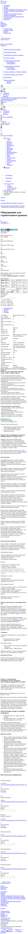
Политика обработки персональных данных (15, 9)
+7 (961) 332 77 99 (5, 38)
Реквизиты (6, 19)
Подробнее (3, 791)
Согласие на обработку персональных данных (13, 897)
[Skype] (15, 230)
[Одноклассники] (4, 230)
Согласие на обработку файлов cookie (14, 16)
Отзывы (6, 8)
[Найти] (4, 89)
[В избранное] (1, 225)
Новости (6, 7)
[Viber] (10, 230)
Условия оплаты (8, 28)
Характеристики (8, 308)
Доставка (6, 312)
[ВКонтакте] (1, 230)
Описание (6, 309)
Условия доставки (8, 30)
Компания (3, 889)
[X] (8, 230)
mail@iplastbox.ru (8, 190)
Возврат (6, 31)
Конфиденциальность (6, 928)
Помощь (3, 908)
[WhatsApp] (12, 230)
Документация (8, 18)
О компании (7, 5)
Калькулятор (4, 905)
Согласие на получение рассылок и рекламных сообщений (13, 14)
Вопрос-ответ (7, 33)
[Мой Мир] (6, 230)
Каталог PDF (4, 887)
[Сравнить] (1, 226)
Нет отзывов (4, 222)
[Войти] (1, 127)
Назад (9, 139)
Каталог (3, 886)
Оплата (6, 311)
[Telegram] (17, 230)
